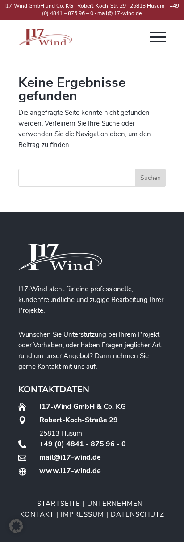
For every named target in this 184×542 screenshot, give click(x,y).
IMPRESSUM (82, 514)
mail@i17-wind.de (119, 13)
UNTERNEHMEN (115, 503)
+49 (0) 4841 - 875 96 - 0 (82, 444)
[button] (16, 526)
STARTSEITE (58, 503)
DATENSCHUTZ (137, 514)
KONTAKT (37, 514)
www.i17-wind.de (70, 471)
